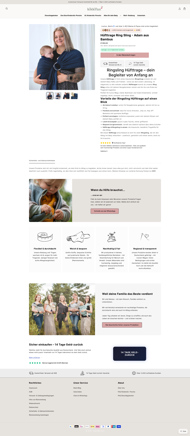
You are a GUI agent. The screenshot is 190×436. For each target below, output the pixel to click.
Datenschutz (33, 407)
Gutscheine (77, 392)
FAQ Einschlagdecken (126, 396)
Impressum (33, 388)
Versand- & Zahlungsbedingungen (41, 396)
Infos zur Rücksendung (37, 399)
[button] (6, 9)
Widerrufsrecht (34, 403)
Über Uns (121, 388)
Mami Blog (77, 388)
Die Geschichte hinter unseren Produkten (122, 325)
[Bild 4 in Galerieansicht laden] (74, 95)
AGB (30, 392)
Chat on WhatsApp (80, 396)
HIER (153, 171)
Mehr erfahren (34, 357)
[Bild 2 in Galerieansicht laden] (57, 95)
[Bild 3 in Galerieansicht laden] (66, 95)
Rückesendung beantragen (39, 415)
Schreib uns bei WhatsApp (104, 211)
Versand (111, 46)
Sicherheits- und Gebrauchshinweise (42, 160)
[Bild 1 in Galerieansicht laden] (49, 95)
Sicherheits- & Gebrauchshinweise (41, 411)
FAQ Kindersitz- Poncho (126, 392)
